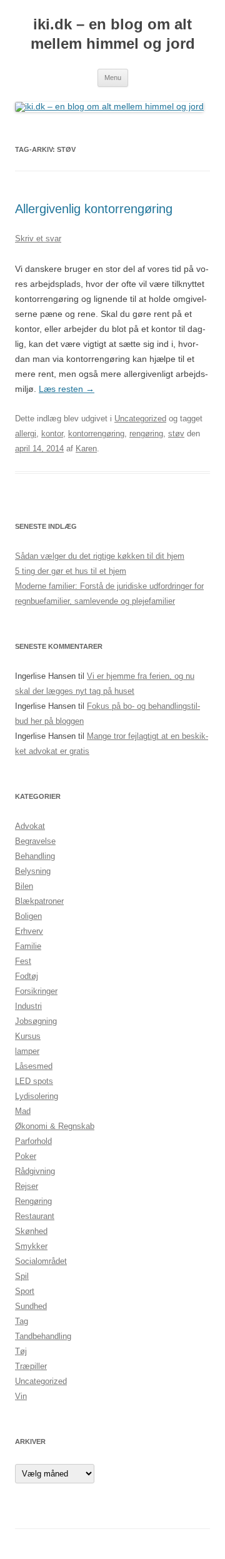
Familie (28, 946)
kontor (52, 433)
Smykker (31, 1246)
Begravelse (35, 841)
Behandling (35, 856)
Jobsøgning (36, 1021)
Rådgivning (35, 1171)
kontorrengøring (96, 433)
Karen (86, 448)
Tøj (21, 1351)
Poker (25, 1156)
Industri (28, 1006)
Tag (21, 1321)
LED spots (34, 1081)
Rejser (26, 1186)
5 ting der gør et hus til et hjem (70, 571)
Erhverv (29, 931)
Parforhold (33, 1141)
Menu (112, 77)
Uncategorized (140, 418)
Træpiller (31, 1366)
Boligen (28, 916)
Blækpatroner (39, 901)
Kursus (28, 1036)
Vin (21, 1396)
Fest (23, 961)
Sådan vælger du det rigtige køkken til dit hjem (99, 556)
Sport (24, 1291)
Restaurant (34, 1216)
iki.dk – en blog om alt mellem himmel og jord (113, 34)
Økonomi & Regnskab (54, 1126)
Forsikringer (36, 991)
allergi (25, 433)
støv (176, 433)
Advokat (30, 826)
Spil (22, 1276)
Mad (23, 1111)
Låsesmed (33, 1066)
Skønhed (31, 1231)
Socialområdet (41, 1261)
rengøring (146, 433)
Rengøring (33, 1201)
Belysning (33, 871)
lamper (27, 1051)
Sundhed (31, 1306)
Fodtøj (26, 976)
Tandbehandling (43, 1336)
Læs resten (66, 389)
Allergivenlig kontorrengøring (93, 209)
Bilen (24, 886)
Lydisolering (36, 1096)
